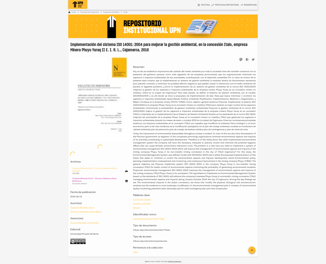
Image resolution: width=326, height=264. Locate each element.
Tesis (125, 12)
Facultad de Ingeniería (89, 12)
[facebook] (247, 59)
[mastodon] (240, 59)
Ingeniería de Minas (111, 12)
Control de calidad (142, 200)
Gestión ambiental (142, 204)
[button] (100, 181)
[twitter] (253, 59)
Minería (136, 208)
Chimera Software (174, 261)
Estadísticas (250, 5)
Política (205, 5)
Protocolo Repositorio (227, 5)
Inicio (73, 12)
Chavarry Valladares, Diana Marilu (86, 212)
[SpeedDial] (251, 250)
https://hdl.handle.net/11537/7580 (149, 219)
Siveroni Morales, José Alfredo (84, 223)
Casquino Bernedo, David (82, 208)
